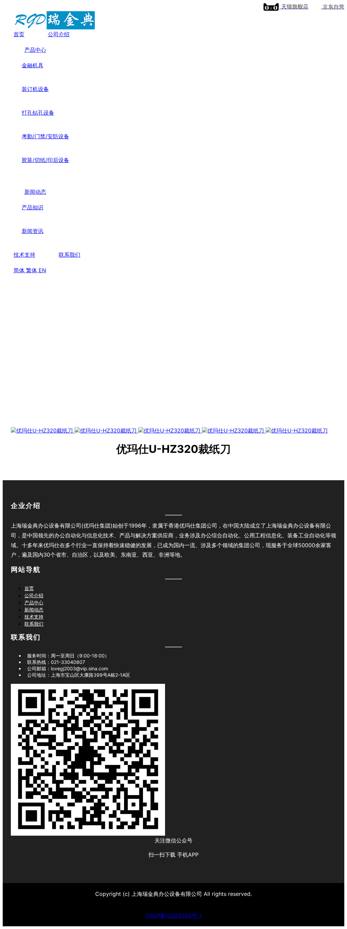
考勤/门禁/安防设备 (45, 136)
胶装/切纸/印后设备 (45, 160)
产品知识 (32, 207)
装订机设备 (35, 89)
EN (42, 270)
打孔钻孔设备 (38, 112)
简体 (20, 270)
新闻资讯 (32, 231)
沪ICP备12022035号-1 (174, 915)
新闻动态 (35, 191)
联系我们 (69, 254)
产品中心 (35, 49)
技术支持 (24, 254)
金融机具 (32, 65)
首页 (19, 34)
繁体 (32, 270)
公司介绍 (58, 34)
